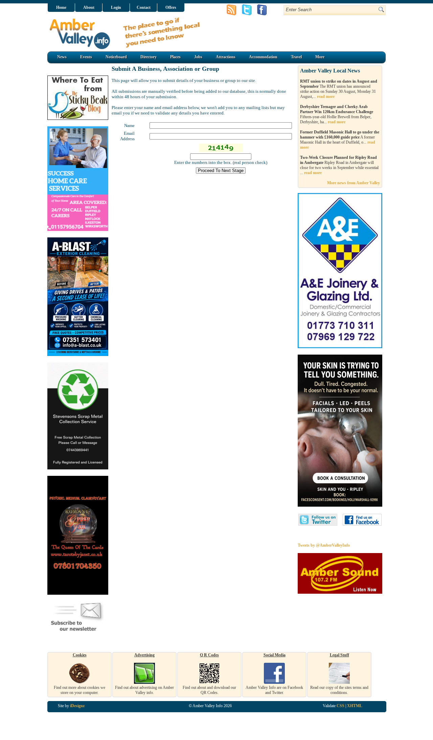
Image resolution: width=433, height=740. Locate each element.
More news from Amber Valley (353, 183)
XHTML (354, 705)
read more (326, 96)
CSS (340, 705)
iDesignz (77, 705)
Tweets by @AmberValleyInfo (324, 545)
